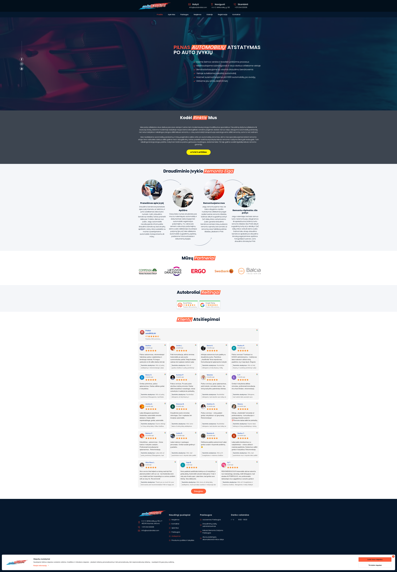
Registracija (222, 14)
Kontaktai (236, 14)
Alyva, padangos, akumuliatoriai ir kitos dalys (213, 538)
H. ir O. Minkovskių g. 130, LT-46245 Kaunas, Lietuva (152, 522)
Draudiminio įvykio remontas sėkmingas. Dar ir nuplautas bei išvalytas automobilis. (181, 415)
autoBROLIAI (150, 333)
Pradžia (160, 14)
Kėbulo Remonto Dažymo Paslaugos (213, 531)
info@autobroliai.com (198, 7)
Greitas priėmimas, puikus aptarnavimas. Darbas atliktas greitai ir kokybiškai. (152, 386)
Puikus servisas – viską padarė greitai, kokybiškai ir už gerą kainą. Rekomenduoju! (212, 415)
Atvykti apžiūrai (198, 152)
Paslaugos (176, 532)
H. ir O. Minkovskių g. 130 (221, 7)
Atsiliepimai (176, 536)
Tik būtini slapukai (375, 565)
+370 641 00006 (241, 7)
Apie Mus (171, 14)
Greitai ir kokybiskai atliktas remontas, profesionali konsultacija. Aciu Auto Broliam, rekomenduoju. (243, 386)
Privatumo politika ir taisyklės (183, 540)
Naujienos (197, 14)
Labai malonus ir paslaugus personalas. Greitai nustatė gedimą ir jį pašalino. (182, 444)
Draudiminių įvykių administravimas (210, 525)
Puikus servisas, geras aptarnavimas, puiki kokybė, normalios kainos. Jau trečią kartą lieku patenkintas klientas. (214, 386)
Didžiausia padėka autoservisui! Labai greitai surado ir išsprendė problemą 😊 (213, 444)
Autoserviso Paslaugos (212, 519)
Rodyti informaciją (40, 565)
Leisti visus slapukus (375, 559)
